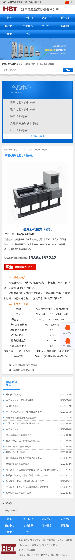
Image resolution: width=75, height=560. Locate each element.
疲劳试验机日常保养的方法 (18, 493)
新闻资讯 (65, 17)
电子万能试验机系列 (22, 109)
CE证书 (42, 64)
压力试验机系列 (20, 130)
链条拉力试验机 (13, 394)
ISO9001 (50, 64)
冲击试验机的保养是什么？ (18, 435)
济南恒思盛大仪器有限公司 (40, 9)
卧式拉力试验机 (41, 149)
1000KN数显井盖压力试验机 (19, 446)
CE (37, 64)
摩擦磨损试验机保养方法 (17, 464)
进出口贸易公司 (28, 64)
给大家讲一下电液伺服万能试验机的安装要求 (27, 487)
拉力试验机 (34, 282)
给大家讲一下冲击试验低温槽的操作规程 (25, 481)
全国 (28, 34)
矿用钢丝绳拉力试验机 (25, 365)
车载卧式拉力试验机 (24, 370)
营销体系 (28, 26)
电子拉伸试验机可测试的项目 (19, 400)
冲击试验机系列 (20, 116)
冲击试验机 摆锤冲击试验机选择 (21, 417)
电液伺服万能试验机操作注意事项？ (23, 423)
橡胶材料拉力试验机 (15, 452)
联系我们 (65, 26)
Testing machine (10, 510)
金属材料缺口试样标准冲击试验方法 (23, 441)
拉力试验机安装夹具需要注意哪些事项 (24, 458)
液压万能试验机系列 (22, 102)
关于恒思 (28, 17)
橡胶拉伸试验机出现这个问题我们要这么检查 (27, 475)
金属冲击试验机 (13, 406)
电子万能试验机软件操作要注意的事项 (24, 412)
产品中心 (47, 17)
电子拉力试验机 (13, 429)
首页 (9, 17)
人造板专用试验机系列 (24, 123)
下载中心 (9, 34)
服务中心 (9, 26)
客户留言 (47, 26)
